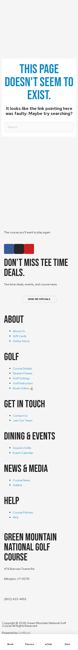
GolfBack (24, 633)
